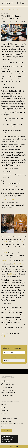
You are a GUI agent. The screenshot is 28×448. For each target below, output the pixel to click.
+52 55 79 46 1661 (8, 384)
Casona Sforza (21, 242)
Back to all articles (12, 9)
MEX (8, 393)
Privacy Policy (5, 410)
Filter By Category (9, 357)
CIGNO (4, 242)
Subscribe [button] (8, 431)
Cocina (5, 260)
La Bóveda (11, 274)
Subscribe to (8, 420)
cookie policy (11, 439)
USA (2, 395)
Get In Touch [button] (14, 446)
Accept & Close (6, 441)
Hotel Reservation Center (8, 390)
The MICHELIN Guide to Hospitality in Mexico (11, 17)
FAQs (3, 407)
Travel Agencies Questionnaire (10, 401)
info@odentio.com (6, 381)
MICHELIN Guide (7, 199)
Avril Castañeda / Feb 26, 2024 (13, 22)
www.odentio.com (6, 387)
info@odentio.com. (7, 336)
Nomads (4, 13)
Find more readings (12, 348)
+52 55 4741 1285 (10, 393)
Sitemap (3, 413)
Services (3, 404)
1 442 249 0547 (9, 395)
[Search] (23, 352)
